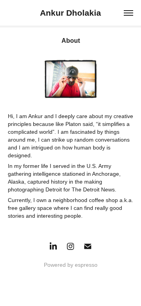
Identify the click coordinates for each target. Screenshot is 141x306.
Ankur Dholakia (70, 12)
